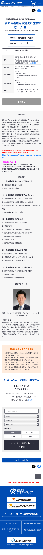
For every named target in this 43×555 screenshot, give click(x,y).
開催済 (30, 436)
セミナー (13, 7)
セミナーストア (4, 7)
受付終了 (13, 436)
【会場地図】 (33, 63)
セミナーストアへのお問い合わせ (23, 513)
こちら (30, 400)
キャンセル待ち (30, 432)
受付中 (12, 432)
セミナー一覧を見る (21, 460)
